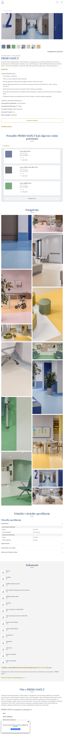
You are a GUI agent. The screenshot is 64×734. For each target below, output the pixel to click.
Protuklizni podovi (8, 10)
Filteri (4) (6, 145)
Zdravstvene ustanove (9, 720)
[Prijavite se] (57, 2)
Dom (4, 713)
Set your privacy (15, 729)
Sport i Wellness (7, 716)
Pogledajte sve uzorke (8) (55, 51)
